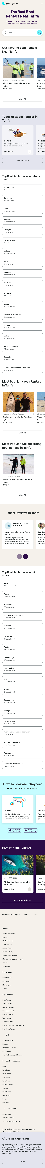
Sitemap (5, 962)
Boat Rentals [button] (7, 1000)
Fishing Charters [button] (8, 1007)
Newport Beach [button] (8, 1084)
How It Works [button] (7, 978)
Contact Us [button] (6, 966)
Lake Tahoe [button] (7, 1074)
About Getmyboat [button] (9, 934)
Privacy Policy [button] (7, 1153)
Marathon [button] (6, 1102)
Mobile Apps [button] (7, 985)
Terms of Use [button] (21, 1147)
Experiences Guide (9, 1048)
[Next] (25, 556)
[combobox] (19, 32)
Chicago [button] (5, 1088)
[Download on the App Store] (15, 830)
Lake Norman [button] (7, 1092)
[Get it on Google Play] (30, 830)
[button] (18, 68)
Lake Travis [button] (6, 1081)
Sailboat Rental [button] (8, 1022)
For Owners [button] (6, 981)
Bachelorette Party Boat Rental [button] (13, 1025)
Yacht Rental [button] (7, 1018)
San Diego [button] (6, 1077)
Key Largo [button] (6, 1095)
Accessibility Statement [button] (10, 955)
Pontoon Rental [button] (8, 1014)
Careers (5, 937)
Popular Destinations (11, 1061)
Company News (8, 1040)
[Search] (39, 32)
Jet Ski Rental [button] (7, 1004)
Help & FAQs (7, 1114)
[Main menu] (41, 3)
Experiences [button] (8, 994)
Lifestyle (5, 1044)
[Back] (19, 556)
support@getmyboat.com (11, 1121)
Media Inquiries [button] (8, 941)
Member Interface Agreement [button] (13, 959)
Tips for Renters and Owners (12, 1055)
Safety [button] (5, 988)
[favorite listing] (33, 80)
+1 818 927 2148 (8, 1118)
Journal (6, 1035)
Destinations (7, 1051)
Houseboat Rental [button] (9, 1011)
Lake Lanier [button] (6, 1070)
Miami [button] (4, 1066)
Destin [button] (5, 1099)
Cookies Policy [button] (8, 952)
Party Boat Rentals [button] (9, 1029)
